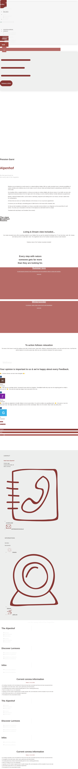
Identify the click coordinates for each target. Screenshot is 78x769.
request (4, 38)
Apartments (8, 8)
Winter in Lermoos (10, 34)
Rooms (7, 10)
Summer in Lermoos (10, 32)
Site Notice (7, 542)
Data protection (8, 545)
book (3, 44)
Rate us (1, 421)
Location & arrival (8, 29)
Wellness (5, 11)
